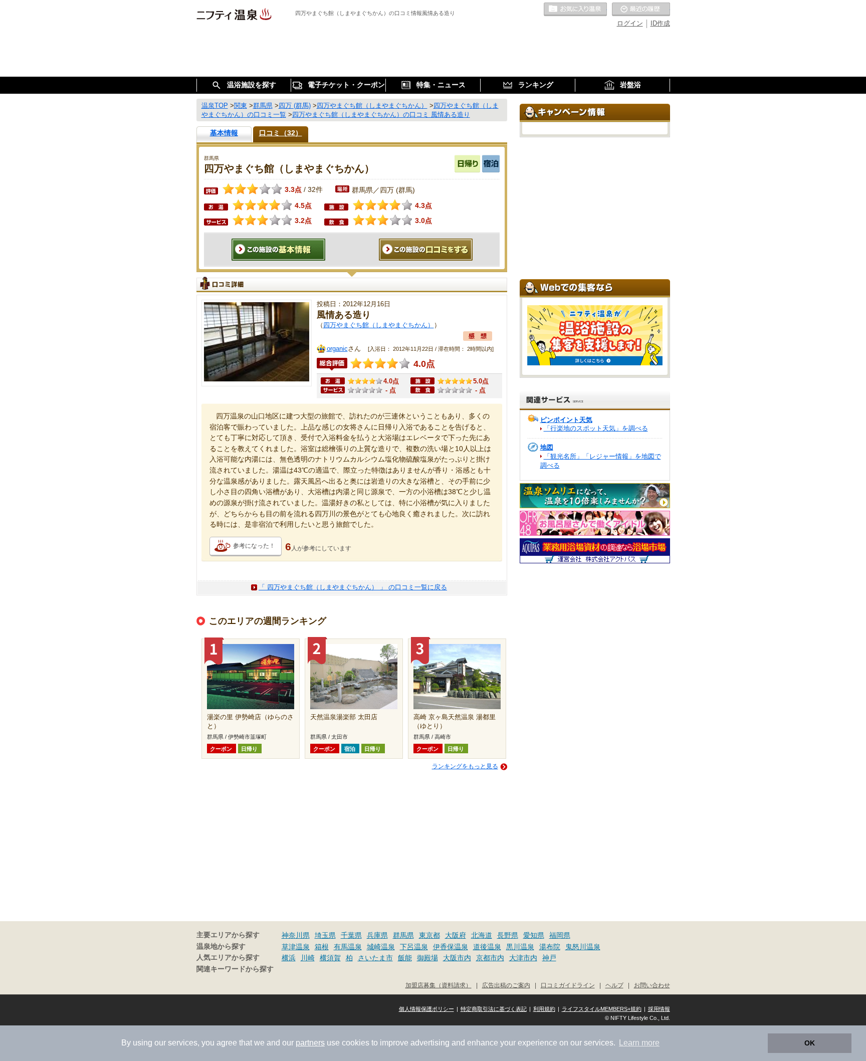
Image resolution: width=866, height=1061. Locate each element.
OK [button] (809, 1043)
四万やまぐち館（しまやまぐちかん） (378, 325)
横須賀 (330, 958)
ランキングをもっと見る (465, 766)
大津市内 (523, 958)
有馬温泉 (348, 947)
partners (310, 1042)
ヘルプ (614, 985)
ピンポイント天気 (566, 419)
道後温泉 (487, 947)
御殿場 (427, 958)
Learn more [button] (639, 1042)
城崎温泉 (381, 947)
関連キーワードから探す (235, 969)
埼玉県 (325, 935)
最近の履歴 (641, 10)
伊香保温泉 (450, 947)
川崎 (308, 958)
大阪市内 (457, 958)
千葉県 (351, 935)
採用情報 (659, 1009)
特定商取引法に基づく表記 (494, 1009)
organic (337, 348)
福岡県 (559, 935)
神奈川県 (296, 935)
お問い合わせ (652, 985)
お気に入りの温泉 (575, 10)
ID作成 (660, 23)
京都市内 (490, 958)
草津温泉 (296, 947)
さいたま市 (375, 958)
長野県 (507, 935)
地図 (546, 447)
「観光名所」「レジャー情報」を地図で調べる (600, 461)
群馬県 (403, 935)
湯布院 (549, 947)
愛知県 (533, 935)
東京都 (429, 935)
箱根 (322, 947)
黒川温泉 (520, 947)
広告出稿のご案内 (506, 985)
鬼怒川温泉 (582, 947)
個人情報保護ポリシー (426, 1009)
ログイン (630, 23)
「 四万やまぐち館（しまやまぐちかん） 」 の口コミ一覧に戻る (353, 587)
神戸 (549, 958)
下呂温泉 (414, 947)
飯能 (405, 958)
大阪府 (455, 935)
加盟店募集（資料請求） (438, 985)
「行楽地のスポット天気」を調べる (596, 428)
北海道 (481, 935)
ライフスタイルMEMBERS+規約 (601, 1009)
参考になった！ (254, 545)
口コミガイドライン (568, 985)
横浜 (289, 958)
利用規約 (544, 1009)
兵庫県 (377, 935)
